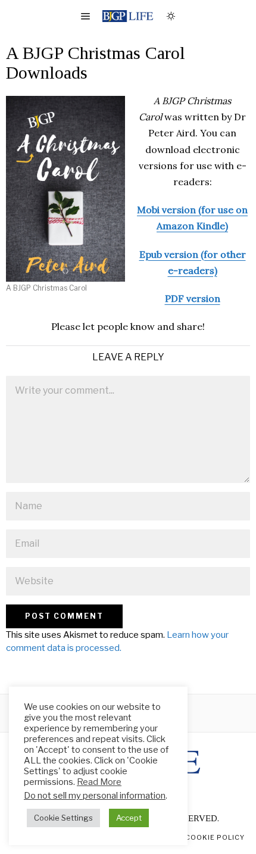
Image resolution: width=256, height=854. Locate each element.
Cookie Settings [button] (63, 817)
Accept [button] (129, 817)
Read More (99, 782)
